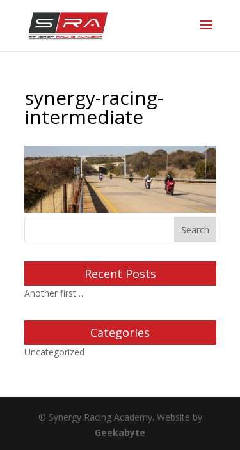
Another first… (53, 293)
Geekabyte (120, 432)
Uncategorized (54, 352)
